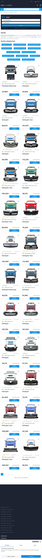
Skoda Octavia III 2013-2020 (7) (29, 52)
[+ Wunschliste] (18, 66)
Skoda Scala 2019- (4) (35, 55)
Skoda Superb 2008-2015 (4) (13, 59)
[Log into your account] (37, 5)
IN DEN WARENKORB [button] (14, 95)
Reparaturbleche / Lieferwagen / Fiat (7, 509)
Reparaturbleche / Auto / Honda (6, 514)
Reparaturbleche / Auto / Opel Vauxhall (7, 525)
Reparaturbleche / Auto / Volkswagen (7, 532)
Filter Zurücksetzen (23, 28)
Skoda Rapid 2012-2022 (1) (22, 55)
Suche (21, 25)
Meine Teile (17, 28)
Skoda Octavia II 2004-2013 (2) (13, 52)
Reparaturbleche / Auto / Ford (6, 511)
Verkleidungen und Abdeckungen (8, 12)
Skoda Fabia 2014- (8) (6, 44)
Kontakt (2, 1)
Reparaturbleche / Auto (5, 507)
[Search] (40, 9)
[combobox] (21, 20)
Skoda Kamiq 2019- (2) (6, 48)
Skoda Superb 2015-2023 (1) (28, 59)
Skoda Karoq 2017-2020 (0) (19, 48)
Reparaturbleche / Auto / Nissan (6, 523)
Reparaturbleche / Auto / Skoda (6, 527)
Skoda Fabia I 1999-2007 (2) (19, 44)
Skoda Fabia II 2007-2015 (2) (34, 44)
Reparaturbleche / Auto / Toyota (6, 530)
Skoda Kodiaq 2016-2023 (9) (34, 48)
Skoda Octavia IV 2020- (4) (8, 55)
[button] (3, 95)
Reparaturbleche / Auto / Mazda (6, 518)
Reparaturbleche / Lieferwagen (6, 516)
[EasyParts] (6, 5)
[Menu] (2, 9)
